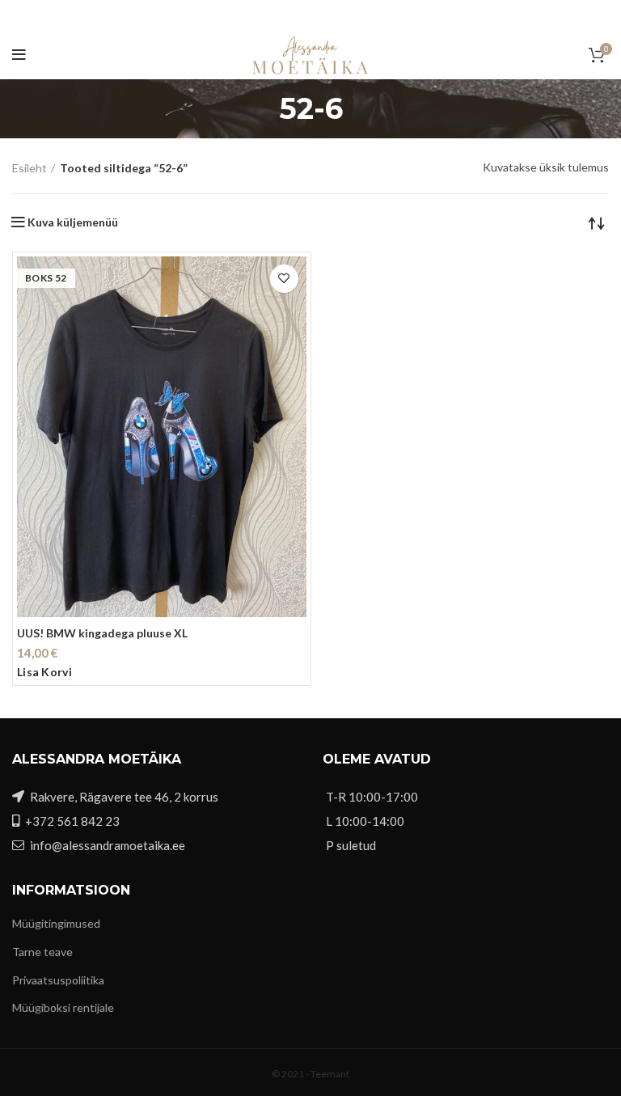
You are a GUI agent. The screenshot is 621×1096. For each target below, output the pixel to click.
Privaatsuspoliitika (58, 980)
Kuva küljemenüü (72, 222)
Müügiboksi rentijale (63, 1007)
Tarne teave (42, 951)
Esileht (29, 168)
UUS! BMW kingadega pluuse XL (102, 633)
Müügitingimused (56, 923)
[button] (44, 672)
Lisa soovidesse (284, 278)
